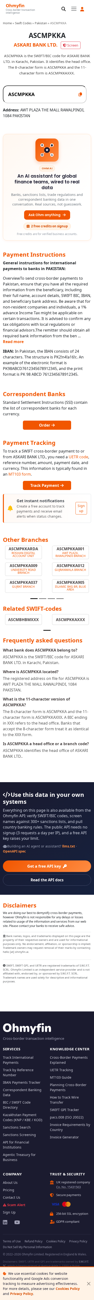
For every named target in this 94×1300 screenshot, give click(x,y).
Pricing (8, 1190)
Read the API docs (47, 879)
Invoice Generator (64, 1137)
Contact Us (11, 1197)
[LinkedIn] (5, 1222)
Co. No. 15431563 (68, 1187)
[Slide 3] (51, 598)
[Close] (88, 1283)
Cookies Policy (68, 1288)
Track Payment (45, 485)
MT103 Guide (60, 1077)
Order (45, 425)
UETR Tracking (61, 1070)
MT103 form (19, 474)
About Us (10, 1182)
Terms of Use (12, 1241)
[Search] (63, 9)
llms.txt (68, 846)
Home (7, 23)
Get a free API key (44, 866)
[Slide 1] (34, 598)
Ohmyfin (15, 5)
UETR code (78, 457)
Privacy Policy (21, 1293)
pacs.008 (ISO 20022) (66, 1117)
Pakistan (41, 23)
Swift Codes (23, 23)
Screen (72, 45)
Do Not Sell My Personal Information (27, 1247)
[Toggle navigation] (74, 9)
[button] (82, 9)
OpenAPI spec (14, 851)
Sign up (81, 508)
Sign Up (9, 1212)
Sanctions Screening (19, 1134)
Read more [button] (13, 341)
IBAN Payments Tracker (21, 1082)
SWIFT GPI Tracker (64, 1109)
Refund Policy (33, 1241)
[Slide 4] (60, 598)
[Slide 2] (42, 598)
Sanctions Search (17, 1127)
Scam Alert (16, 1205)
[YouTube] (16, 1222)
